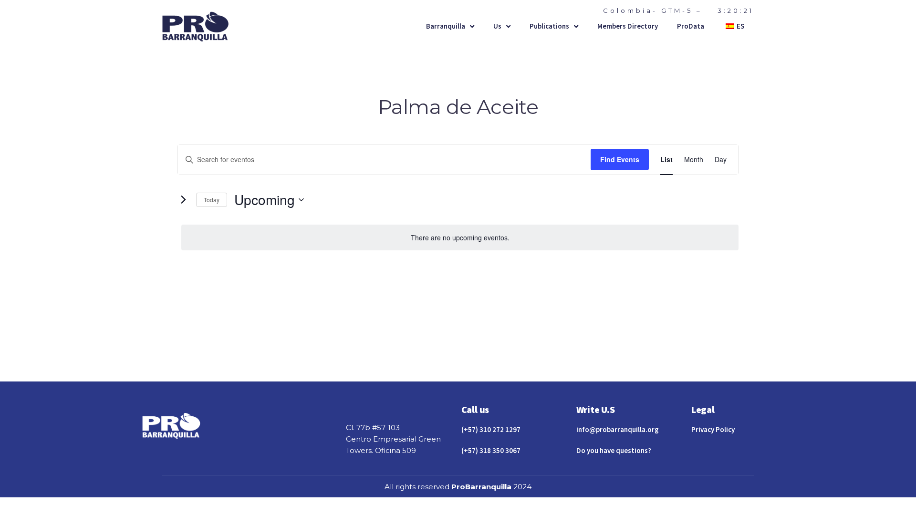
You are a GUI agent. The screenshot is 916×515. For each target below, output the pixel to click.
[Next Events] (183, 200)
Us (497, 26)
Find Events (619, 159)
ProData (690, 26)
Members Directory (627, 26)
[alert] (460, 238)
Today (211, 200)
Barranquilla (445, 26)
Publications (549, 26)
